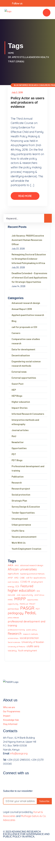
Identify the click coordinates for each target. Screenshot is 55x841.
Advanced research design (26, 303)
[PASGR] (8, 12)
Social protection (21, 494)
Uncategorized (20, 518)
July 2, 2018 (17, 92)
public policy (31, 630)
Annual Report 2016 (22, 309)
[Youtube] (23, 782)
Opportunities (19, 448)
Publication (18, 476)
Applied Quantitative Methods (32, 574)
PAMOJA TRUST (27, 603)
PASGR (27, 608)
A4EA (10, 565)
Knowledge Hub (11, 719)
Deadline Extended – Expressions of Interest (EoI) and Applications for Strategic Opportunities (29, 277)
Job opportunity (24, 595)
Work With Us (19, 542)
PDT (14, 454)
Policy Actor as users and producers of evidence (27, 102)
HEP (14, 389)
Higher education (21, 401)
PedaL (31, 613)
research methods (30, 634)
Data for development (23, 349)
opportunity (13, 604)
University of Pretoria (16, 646)
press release (13, 617)
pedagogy (16, 613)
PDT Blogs (17, 460)
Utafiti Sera (18, 530)
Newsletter (18, 442)
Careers (16, 333)
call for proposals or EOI (24, 327)
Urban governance (21, 524)
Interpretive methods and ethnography (25, 422)
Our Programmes (11, 711)
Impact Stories (20, 407)
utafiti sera (33, 646)
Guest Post (18, 383)
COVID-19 (25, 581)
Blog (16, 85)
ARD (16, 577)
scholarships (13, 638)
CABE (22, 577)
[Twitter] (15, 782)
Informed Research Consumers (34, 85)
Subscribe (44, 801)
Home (11, 52)
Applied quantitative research (28, 315)
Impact (6, 715)
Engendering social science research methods (26, 363)
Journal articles (20, 430)
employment (37, 582)
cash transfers (13, 582)
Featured (26, 586)
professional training (16, 630)
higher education (21, 590)
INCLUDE (11, 595)
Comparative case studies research (26, 341)
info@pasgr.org (19, 753)
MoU (14, 436)
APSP (10, 577)
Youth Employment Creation (26, 548)
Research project (21, 488)
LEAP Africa (39, 595)
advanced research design (31, 565)
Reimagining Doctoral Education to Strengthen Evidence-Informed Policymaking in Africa (29, 258)
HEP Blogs (17, 395)
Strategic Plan (19, 500)
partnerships (13, 609)
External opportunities (24, 377)
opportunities (32, 599)
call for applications (36, 577)
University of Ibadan (33, 642)
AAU (17, 565)
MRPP (20, 599)
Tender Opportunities (23, 512)
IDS (38, 591)
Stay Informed (10, 723)
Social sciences (14, 642)
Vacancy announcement (24, 536)
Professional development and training (28, 468)
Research (17, 482)
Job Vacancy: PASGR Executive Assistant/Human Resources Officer (28, 240)
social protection (29, 637)
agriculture (13, 573)
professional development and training (26, 623)
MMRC (10, 600)
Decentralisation (21, 355)
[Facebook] (7, 782)
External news (19, 371)
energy (11, 586)
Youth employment (27, 650)
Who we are (9, 707)
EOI (17, 586)
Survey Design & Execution (26, 506)
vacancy (12, 650)
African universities (22, 569)
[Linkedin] (31, 782)
